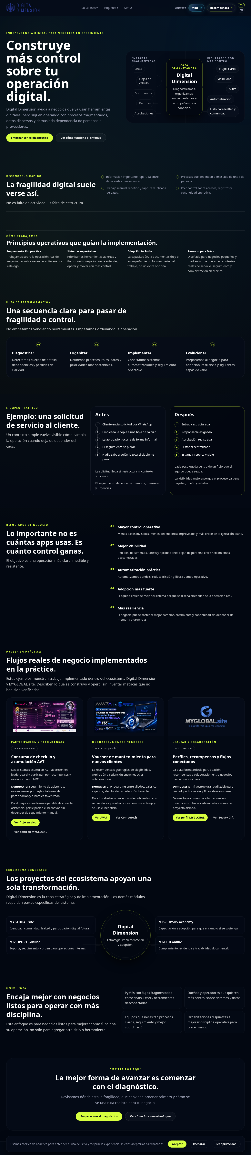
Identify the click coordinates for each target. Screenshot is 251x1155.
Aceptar (177, 1144)
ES (241, 5)
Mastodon (180, 7)
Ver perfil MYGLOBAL (190, 817)
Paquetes (111, 8)
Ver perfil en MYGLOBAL (30, 832)
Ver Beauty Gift (223, 817)
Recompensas (219, 8)
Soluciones (90, 8)
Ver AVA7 (101, 817)
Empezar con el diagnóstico (29, 138)
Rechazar (199, 1144)
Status (128, 8)
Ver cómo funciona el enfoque (81, 138)
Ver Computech (126, 817)
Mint (195, 8)
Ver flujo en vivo (25, 822)
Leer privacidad (226, 1144)
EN (241, 10)
